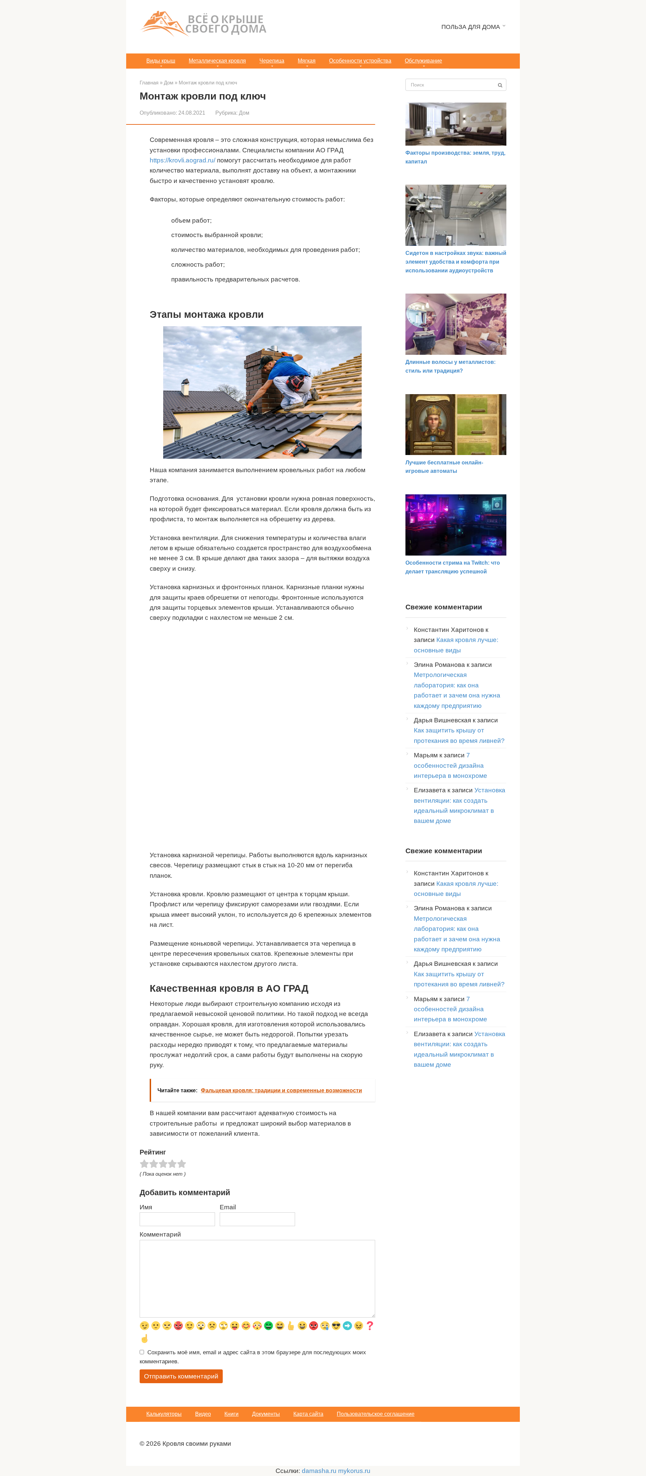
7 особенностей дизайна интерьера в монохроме (450, 765)
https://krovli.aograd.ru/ (182, 160)
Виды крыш (160, 61)
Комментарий (160, 1234)
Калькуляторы (164, 1414)
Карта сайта (308, 1414)
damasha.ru (319, 1470)
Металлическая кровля (217, 61)
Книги (231, 1414)
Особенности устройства (360, 61)
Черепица (271, 61)
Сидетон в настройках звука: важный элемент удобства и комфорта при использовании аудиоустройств (455, 261)
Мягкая (307, 61)
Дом (244, 113)
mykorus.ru (354, 1470)
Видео (203, 1414)
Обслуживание (423, 61)
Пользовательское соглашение (376, 1414)
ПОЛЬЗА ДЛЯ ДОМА (470, 27)
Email (228, 1207)
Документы (266, 1414)
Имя (146, 1207)
